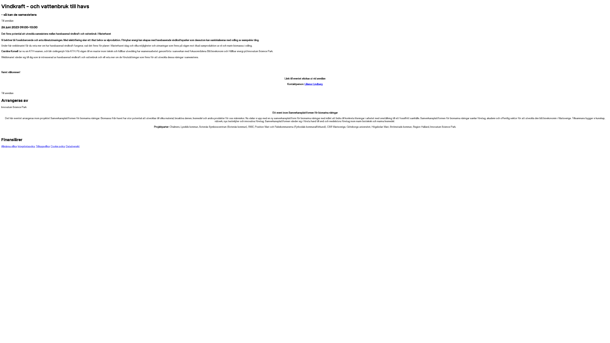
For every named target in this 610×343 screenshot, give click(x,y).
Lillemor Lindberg (314, 84)
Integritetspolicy (26, 146)
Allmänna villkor (9, 146)
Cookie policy (58, 146)
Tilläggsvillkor (43, 146)
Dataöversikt (73, 146)
